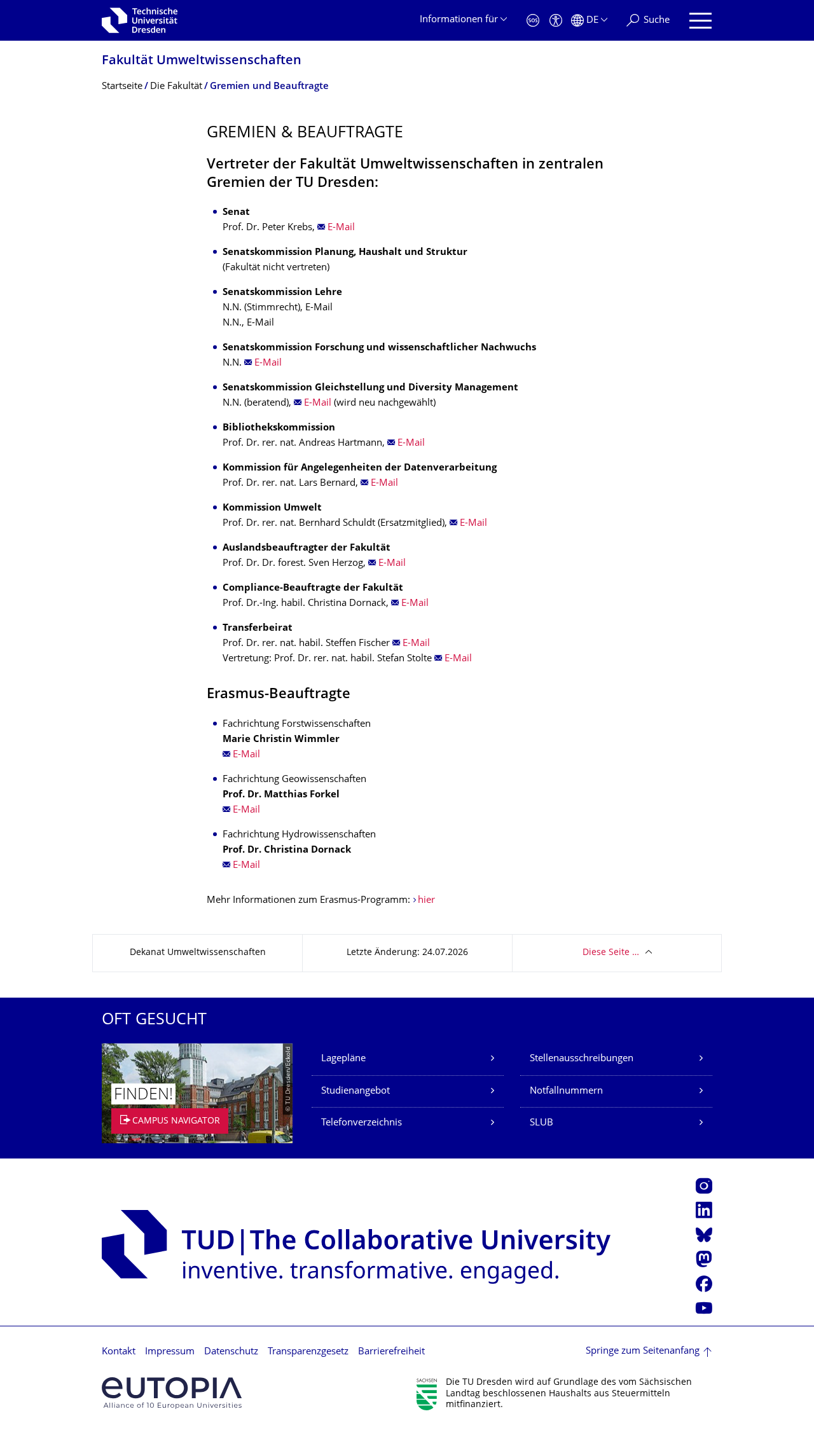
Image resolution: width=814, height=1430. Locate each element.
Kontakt (118, 1352)
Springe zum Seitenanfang (643, 1351)
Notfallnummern (566, 1091)
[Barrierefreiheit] (556, 21)
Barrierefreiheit (391, 1352)
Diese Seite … (611, 953)
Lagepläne (343, 1059)
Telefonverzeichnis (361, 1123)
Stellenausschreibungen (581, 1059)
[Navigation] (700, 21)
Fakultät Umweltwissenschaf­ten (201, 61)
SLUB (541, 1123)
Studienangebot (355, 1091)
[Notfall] (533, 21)
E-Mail (341, 228)
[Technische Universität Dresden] (139, 20)
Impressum (170, 1352)
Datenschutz (231, 1352)
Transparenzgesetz (308, 1352)
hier (426, 900)
